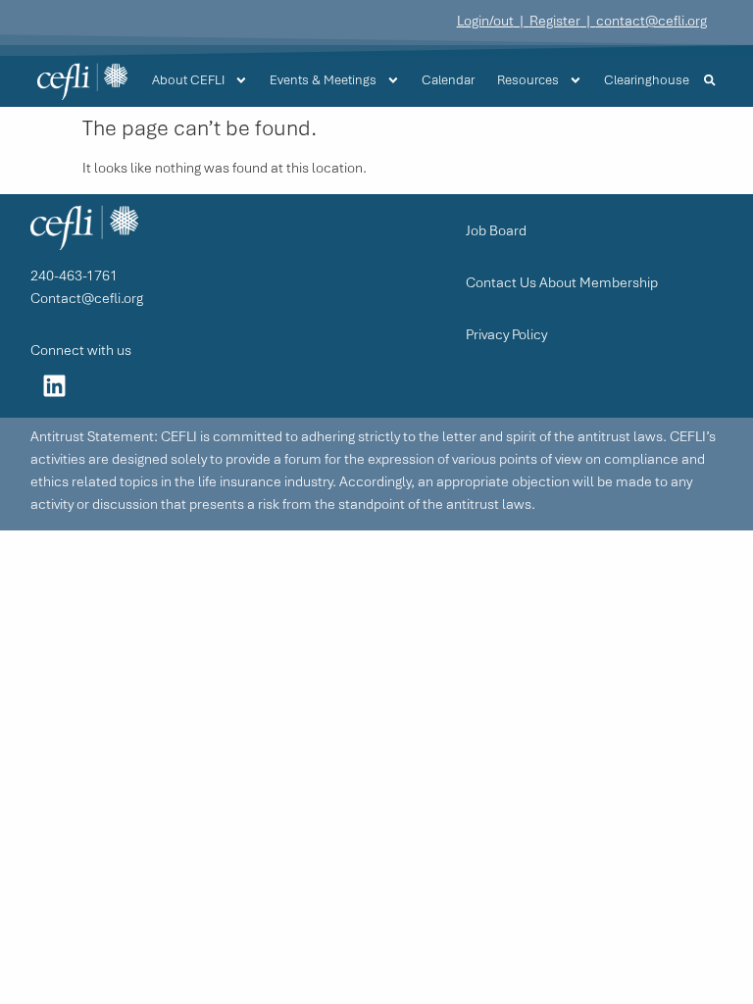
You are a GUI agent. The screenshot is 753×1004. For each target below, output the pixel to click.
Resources (528, 80)
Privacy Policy (506, 334)
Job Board (496, 230)
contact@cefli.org (651, 20)
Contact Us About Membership (562, 282)
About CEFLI (188, 80)
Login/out (485, 20)
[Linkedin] (54, 386)
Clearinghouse (646, 80)
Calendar (448, 80)
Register (554, 20)
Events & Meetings (323, 80)
